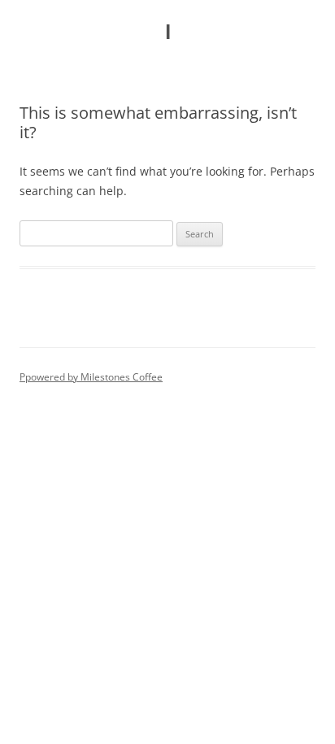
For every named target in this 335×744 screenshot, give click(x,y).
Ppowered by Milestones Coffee (91, 377)
